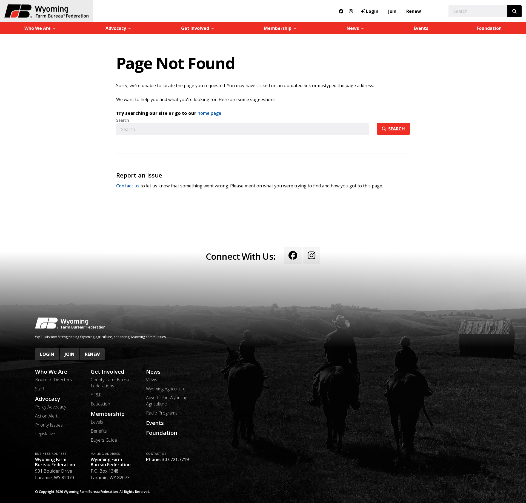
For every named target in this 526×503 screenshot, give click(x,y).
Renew (413, 11)
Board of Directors (53, 380)
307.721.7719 (175, 459)
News (153, 372)
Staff (39, 389)
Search (122, 120)
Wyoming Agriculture (165, 389)
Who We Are (51, 372)
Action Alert (46, 416)
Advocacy (47, 399)
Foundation (489, 28)
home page (209, 113)
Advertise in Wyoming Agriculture (166, 401)
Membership (108, 414)
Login (47, 354)
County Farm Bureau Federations (111, 383)
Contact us (127, 186)
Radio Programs (162, 413)
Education (100, 404)
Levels (97, 422)
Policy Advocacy (50, 407)
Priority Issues (49, 425)
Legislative (45, 434)
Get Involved (107, 372)
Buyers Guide (104, 440)
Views (151, 380)
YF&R (96, 395)
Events (421, 28)
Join (392, 11)
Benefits (99, 431)
